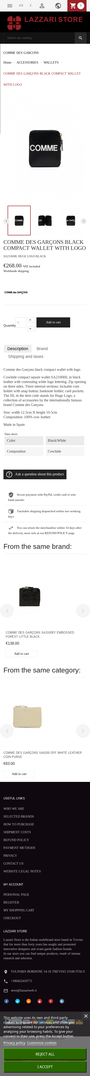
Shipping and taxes (25, 356)
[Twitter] (17, 1001)
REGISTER (11, 902)
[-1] (31, 328)
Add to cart (53, 322)
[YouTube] (39, 1001)
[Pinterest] (50, 1001)
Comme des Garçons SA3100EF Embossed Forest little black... (40, 634)
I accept (45, 1066)
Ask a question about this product (39, 474)
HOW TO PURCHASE (18, 824)
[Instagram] (62, 1001)
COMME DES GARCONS (21, 53)
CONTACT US (13, 863)
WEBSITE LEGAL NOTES (22, 871)
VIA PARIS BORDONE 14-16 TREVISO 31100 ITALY (48, 971)
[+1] (31, 320)
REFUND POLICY (16, 840)
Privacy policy (14, 1042)
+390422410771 (21, 981)
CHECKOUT (12, 918)
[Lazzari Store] (45, 22)
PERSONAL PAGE (16, 894)
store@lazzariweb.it (24, 990)
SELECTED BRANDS (18, 816)
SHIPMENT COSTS (17, 832)
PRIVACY (10, 855)
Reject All (45, 1054)
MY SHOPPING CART (18, 910)
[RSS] (28, 1001)
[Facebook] (6, 1001)
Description (17, 348)
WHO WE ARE (13, 808)
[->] (83, 611)
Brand (42, 348)
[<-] (7, 611)
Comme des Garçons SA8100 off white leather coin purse (42, 755)
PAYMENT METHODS (19, 848)
